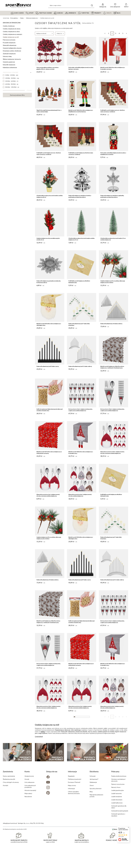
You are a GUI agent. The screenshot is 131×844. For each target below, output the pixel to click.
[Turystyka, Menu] (89, 13)
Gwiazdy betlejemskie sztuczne (12, 48)
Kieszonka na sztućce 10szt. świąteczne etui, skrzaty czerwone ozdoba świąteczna (112, 452)
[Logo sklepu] (18, 5)
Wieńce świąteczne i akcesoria (12, 59)
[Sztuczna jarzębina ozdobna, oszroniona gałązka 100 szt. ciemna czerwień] (49, 51)
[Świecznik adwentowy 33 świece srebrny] (113, 307)
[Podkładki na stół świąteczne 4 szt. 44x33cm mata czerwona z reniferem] (49, 136)
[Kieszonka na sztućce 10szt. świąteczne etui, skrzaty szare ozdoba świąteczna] (81, 732)
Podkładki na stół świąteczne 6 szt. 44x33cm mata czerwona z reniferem (112, 111)
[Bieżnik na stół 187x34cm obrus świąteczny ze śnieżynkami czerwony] (49, 435)
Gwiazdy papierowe (9, 62)
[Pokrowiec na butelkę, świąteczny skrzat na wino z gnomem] (81, 775)
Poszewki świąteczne (9, 42)
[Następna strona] (126, 33)
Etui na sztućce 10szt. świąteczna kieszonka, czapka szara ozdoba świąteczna (112, 409)
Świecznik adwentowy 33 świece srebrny (111, 323)
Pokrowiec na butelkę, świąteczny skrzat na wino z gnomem (80, 792)
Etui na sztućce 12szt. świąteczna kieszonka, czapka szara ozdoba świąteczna (80, 409)
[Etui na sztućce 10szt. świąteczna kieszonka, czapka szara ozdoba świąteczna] (113, 393)
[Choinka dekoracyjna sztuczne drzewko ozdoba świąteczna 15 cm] (81, 222)
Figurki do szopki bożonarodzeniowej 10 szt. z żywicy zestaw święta (49, 111)
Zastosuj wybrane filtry (17, 95)
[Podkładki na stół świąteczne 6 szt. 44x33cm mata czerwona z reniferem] (113, 94)
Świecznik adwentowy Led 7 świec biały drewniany (79, 324)
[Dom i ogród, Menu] (24, 13)
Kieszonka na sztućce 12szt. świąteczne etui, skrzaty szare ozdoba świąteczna (49, 749)
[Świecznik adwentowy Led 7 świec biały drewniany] (81, 307)
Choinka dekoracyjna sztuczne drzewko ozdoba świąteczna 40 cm (50, 196)
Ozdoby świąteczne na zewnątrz (12, 34)
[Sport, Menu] (34, 13)
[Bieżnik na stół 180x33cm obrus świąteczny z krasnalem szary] (81, 435)
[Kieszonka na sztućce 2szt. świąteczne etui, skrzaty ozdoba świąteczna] (81, 818)
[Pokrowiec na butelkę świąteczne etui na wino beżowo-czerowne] (81, 51)
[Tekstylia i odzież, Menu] (52, 13)
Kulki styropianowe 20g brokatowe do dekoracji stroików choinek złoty (50, 409)
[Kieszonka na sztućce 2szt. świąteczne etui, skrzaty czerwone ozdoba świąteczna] (49, 478)
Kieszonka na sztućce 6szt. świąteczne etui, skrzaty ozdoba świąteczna (80, 495)
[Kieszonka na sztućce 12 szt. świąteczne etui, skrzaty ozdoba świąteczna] (113, 775)
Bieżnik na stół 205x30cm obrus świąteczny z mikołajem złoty (49, 324)
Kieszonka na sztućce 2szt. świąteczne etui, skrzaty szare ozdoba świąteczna (112, 749)
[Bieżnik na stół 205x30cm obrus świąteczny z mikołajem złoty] (49, 307)
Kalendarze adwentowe (10, 67)
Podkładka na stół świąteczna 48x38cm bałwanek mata (79, 281)
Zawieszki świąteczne (9, 53)
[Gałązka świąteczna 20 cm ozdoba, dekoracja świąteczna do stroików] (113, 264)
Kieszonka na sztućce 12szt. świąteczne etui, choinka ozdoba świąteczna (112, 835)
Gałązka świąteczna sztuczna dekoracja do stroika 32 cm (48, 239)
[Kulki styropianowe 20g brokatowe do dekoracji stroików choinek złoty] (49, 393)
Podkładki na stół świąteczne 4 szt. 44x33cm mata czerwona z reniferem (49, 153)
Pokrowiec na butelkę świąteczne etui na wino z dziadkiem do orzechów (113, 153)
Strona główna (14, 18)
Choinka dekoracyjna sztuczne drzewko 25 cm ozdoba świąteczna (113, 239)
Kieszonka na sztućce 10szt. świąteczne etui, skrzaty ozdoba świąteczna (49, 835)
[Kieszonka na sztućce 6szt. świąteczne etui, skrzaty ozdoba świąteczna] (81, 478)
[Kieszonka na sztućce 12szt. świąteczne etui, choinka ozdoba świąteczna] (113, 818)
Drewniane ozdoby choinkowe (12, 51)
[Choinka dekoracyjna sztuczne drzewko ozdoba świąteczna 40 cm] (49, 179)
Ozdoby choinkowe (9, 26)
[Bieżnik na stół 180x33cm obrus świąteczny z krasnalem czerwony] (113, 51)
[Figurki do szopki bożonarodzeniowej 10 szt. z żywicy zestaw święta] (49, 94)
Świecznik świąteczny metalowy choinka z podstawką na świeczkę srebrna (79, 196)
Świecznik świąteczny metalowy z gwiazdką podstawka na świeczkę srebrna (112, 196)
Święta (22, 18)
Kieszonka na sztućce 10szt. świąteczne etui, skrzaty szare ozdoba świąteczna (80, 749)
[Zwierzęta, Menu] (76, 13)
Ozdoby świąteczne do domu (11, 29)
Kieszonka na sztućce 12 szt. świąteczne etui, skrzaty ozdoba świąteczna (112, 792)
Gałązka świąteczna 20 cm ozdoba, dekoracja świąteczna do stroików (112, 281)
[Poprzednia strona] (105, 33)
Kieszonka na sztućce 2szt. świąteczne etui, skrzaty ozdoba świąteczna (80, 835)
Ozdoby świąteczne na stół (11, 37)
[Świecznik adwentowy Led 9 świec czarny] (49, 350)
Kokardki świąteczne (9, 65)
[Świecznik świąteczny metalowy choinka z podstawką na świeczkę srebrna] (81, 179)
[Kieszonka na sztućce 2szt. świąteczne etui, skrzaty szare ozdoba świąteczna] (113, 732)
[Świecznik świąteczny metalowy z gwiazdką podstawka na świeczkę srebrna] (113, 179)
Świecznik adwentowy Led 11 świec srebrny (80, 366)
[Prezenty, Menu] (101, 13)
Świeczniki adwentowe (9, 45)
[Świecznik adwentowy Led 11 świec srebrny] (81, 350)
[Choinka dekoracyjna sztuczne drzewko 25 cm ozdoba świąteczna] (113, 222)
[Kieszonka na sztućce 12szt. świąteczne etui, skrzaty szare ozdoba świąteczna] (49, 732)
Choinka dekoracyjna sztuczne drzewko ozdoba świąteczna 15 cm (81, 239)
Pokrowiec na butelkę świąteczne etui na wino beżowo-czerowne (80, 68)
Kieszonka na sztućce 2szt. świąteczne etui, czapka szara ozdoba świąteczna (48, 792)
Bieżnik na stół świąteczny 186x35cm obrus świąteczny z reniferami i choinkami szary (112, 367)
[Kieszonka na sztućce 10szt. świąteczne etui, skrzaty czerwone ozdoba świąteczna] (113, 435)
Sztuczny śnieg (7, 56)
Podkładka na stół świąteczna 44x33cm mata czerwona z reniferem (80, 153)
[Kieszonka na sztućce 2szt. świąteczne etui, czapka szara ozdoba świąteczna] (49, 775)
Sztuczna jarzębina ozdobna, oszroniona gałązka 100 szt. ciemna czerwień (47, 68)
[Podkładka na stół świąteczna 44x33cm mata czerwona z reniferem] (81, 136)
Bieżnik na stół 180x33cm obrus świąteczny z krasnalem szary (80, 452)
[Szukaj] (92, 5)
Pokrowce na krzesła (9, 40)
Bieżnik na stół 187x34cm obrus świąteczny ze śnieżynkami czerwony (49, 452)
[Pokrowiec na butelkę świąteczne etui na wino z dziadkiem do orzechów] (113, 136)
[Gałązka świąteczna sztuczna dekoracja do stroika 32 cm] (49, 222)
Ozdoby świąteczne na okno (11, 31)
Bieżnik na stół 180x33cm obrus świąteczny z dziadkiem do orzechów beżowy (80, 111)
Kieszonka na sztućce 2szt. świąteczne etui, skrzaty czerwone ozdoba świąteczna (48, 495)
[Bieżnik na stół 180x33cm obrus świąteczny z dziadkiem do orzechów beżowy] (81, 94)
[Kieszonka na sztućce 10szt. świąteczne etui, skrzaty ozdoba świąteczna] (49, 818)
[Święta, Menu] (112, 13)
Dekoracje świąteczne (32, 18)
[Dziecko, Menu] (63, 13)
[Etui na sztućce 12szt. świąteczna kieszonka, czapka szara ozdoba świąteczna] (81, 393)
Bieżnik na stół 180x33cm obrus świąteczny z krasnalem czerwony (112, 68)
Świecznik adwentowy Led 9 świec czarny (48, 366)
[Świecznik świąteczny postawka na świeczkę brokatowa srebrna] (49, 264)
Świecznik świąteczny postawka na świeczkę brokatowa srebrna (48, 281)
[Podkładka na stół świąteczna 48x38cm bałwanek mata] (81, 264)
